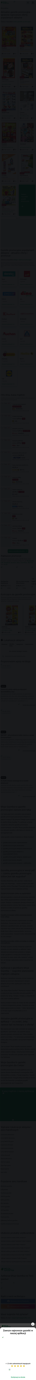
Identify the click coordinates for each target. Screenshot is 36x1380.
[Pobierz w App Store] (18, 1372)
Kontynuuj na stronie (18, 1377)
